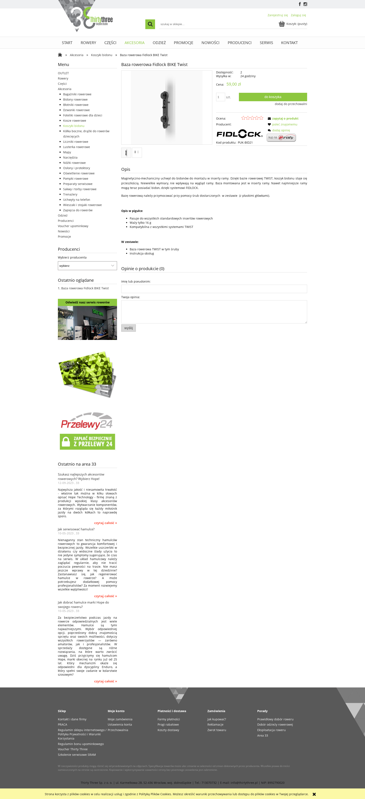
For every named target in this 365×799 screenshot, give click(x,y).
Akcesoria (64, 89)
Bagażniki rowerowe (77, 94)
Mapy (67, 152)
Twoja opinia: (130, 297)
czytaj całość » (105, 523)
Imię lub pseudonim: (136, 281)
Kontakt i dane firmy (72, 719)
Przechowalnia (118, 730)
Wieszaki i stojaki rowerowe (82, 205)
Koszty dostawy (168, 730)
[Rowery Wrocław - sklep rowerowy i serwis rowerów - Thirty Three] (61, 55)
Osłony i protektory (76, 168)
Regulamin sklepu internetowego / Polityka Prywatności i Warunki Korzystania (82, 734)
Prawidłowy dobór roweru (275, 719)
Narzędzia (70, 157)
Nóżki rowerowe (74, 163)
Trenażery (70, 194)
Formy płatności (169, 719)
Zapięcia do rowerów (78, 210)
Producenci (66, 221)
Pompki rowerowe (75, 179)
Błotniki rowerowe (76, 105)
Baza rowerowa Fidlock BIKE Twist (85, 288)
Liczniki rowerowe (75, 142)
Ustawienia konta (120, 724)
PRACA (62, 724)
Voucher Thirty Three (73, 749)
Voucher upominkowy (73, 226)
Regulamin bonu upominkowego (81, 744)
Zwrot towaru (216, 730)
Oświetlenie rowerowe (79, 173)
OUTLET (63, 73)
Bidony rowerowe (75, 99)
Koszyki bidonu (73, 126)
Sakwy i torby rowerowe (80, 189)
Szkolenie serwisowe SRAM (77, 755)
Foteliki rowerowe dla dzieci (82, 115)
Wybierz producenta (72, 257)
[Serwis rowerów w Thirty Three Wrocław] (87, 323)
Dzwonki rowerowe (76, 110)
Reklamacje (215, 724)
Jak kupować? (216, 719)
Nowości (64, 231)
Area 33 (262, 735)
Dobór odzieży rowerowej (275, 724)
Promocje (64, 236)
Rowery (63, 78)
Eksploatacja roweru (271, 730)
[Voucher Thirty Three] (87, 374)
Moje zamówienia (120, 719)
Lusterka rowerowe (76, 147)
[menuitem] (67, 42)
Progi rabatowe (168, 724)
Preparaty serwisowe (78, 184)
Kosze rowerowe (74, 121)
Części (62, 84)
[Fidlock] (239, 133)
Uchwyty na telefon (76, 200)
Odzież (63, 215)
